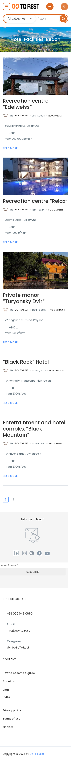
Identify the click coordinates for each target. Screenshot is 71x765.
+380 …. (13, 133)
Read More (10, 148)
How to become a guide (19, 673)
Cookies (8, 727)
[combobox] (20, 19)
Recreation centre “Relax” (35, 201)
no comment (56, 115)
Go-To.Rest (19, 115)
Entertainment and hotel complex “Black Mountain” (34, 429)
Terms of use (11, 718)
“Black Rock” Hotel (26, 362)
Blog (6, 690)
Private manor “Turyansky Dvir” (24, 298)
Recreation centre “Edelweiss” (25, 104)
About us (9, 681)
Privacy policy (12, 710)
